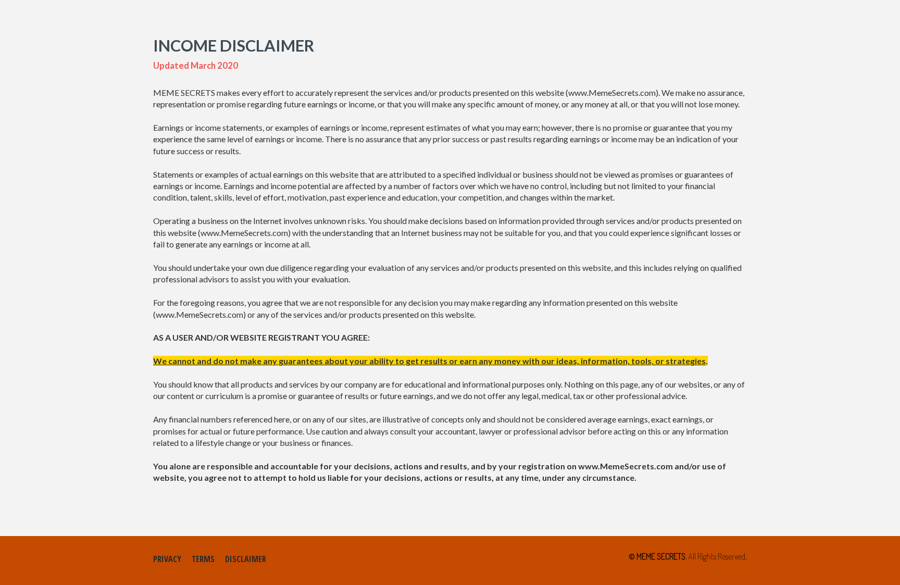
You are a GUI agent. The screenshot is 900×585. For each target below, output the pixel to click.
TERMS (203, 559)
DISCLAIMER (245, 559)
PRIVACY (167, 559)
